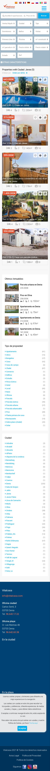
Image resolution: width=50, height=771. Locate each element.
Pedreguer (10, 524)
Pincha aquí (33, 723)
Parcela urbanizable (14, 409)
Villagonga (10, 564)
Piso (8, 412)
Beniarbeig (10, 460)
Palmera (9, 517)
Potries (9, 537)
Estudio (9, 378)
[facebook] (24, 767)
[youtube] (35, 767)
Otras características (14, 62)
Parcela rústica (12, 402)
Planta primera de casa (15, 415)
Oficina (9, 395)
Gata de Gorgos (12, 487)
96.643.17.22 (12, 614)
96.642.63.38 (12, 632)
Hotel (8, 385)
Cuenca (9, 480)
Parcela (9, 399)
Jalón (8, 490)
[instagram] (30, 767)
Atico (8, 355)
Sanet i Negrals (12, 547)
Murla (8, 504)
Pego (8, 527)
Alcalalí (9, 447)
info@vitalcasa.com (12, 596)
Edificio (9, 375)
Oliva (8, 507)
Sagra (8, 544)
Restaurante (11, 419)
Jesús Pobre (11, 497)
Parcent (9, 521)
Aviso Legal (14, 755)
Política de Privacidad (31, 755)
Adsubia (9, 443)
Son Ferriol (10, 551)
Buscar (44, 16)
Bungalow (10, 358)
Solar (8, 425)
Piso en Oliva (26, 295)
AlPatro (9, 453)
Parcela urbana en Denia (31, 285)
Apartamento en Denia (30, 306)
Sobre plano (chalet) (14, 422)
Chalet (8, 368)
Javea (8, 494)
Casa (8, 362)
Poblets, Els (10, 534)
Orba (8, 514)
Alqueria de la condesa (15, 457)
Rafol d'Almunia (12, 541)
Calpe (8, 477)
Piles (8, 531)
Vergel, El (9, 561)
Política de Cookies (25, 760)
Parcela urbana (12, 405)
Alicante (9, 450)
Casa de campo (12, 365)
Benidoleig (10, 464)
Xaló (8, 568)
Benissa (9, 467)
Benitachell (10, 474)
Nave (8, 392)
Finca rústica (11, 382)
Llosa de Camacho (13, 500)
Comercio (10, 372)
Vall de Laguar (11, 558)
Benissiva (10, 470)
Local (8, 388)
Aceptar (22, 728)
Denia (8, 484)
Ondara (9, 511)
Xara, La (9, 571)
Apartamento (11, 352)
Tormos (9, 554)
